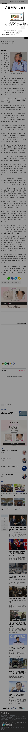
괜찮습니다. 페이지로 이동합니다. (8, 34)
